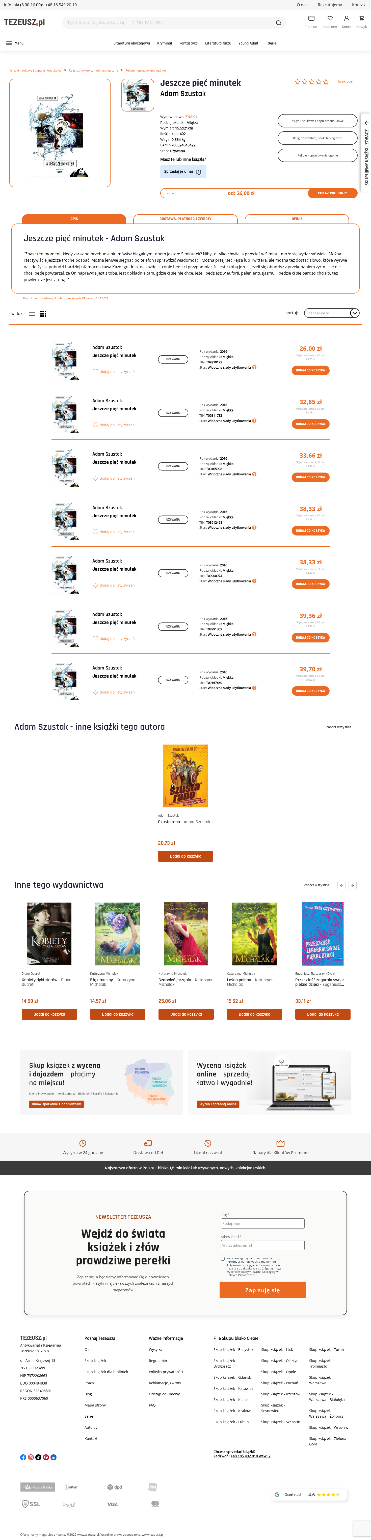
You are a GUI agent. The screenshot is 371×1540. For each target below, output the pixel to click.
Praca (89, 1382)
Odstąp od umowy (164, 1394)
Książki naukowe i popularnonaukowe (35, 70)
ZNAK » (192, 116)
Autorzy (91, 1427)
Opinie (297, 218)
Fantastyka (188, 43)
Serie (272, 43)
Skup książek (95, 1360)
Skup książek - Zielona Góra (327, 1441)
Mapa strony (95, 1405)
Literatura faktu (218, 43)
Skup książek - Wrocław (328, 1427)
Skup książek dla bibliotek (106, 1371)
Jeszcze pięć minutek (114, 355)
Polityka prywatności (166, 1371)
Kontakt (359, 5)
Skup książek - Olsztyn (280, 1360)
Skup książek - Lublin (231, 1421)
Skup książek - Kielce (231, 1399)
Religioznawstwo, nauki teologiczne (93, 70)
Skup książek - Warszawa (321, 1380)
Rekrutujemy (330, 5)
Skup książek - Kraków (232, 1410)
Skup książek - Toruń (326, 1349)
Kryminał (164, 43)
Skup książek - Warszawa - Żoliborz (326, 1413)
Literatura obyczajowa (132, 43)
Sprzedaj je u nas (179, 171)
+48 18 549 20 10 (61, 5)
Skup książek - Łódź (277, 1349)
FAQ (152, 1405)
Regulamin (158, 1360)
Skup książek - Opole (278, 1371)
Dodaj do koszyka (310, 370)
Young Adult (248, 43)
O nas (302, 5)
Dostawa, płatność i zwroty (185, 218)
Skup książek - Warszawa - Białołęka (327, 1397)
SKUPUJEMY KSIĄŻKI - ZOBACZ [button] (366, 157)
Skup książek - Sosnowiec (273, 1408)
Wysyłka (155, 1349)
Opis (74, 218)
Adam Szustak (183, 94)
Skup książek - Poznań (279, 1382)
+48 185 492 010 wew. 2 (251, 1456)
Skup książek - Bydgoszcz (225, 1363)
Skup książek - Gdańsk (232, 1377)
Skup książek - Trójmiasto (321, 1363)
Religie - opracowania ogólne (145, 70)
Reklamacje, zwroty (165, 1382)
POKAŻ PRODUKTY (332, 193)
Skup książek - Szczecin (280, 1421)
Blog (88, 1394)
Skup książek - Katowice (233, 1388)
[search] (278, 23)
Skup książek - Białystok (233, 1349)
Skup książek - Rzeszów (280, 1394)
